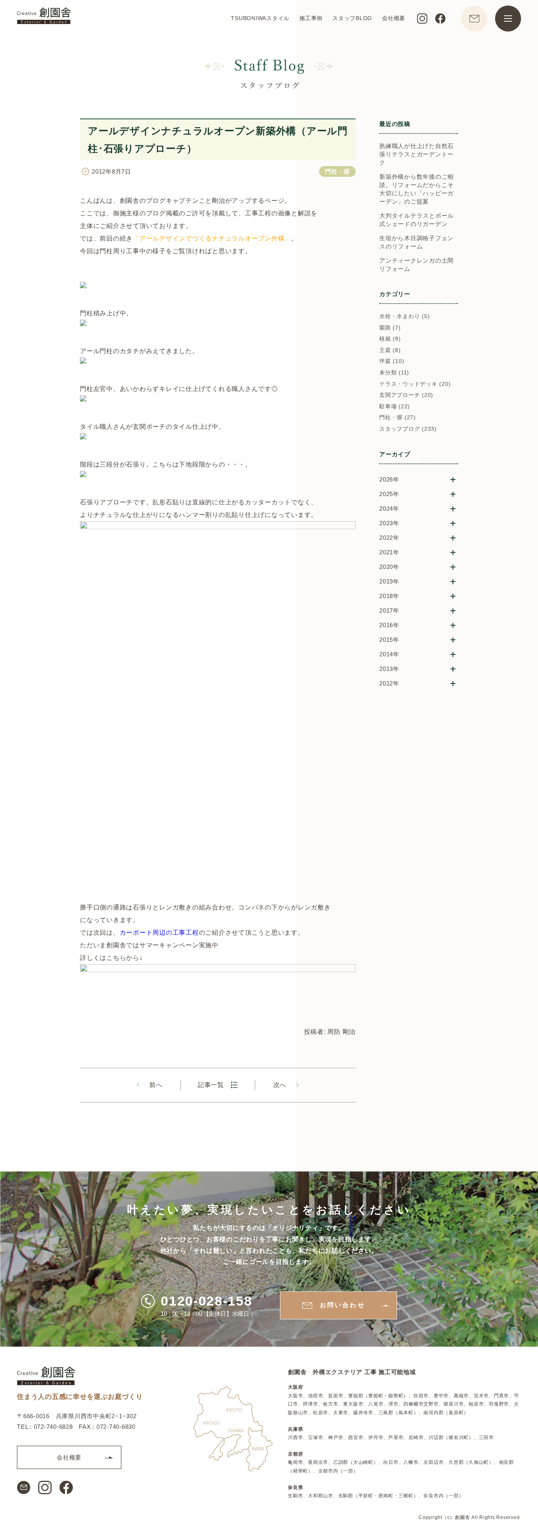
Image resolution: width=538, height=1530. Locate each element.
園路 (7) (390, 327)
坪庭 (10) (391, 361)
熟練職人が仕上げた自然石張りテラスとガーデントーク (416, 154)
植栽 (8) (390, 338)
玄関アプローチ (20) (406, 395)
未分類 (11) (394, 372)
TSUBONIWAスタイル (260, 18)
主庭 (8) (390, 350)
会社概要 (393, 18)
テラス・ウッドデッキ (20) (415, 384)
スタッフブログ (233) (408, 429)
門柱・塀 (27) (397, 417)
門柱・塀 (337, 171)
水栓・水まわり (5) (404, 316)
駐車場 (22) (394, 406)
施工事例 (311, 18)
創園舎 (462, 1517)
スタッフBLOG (352, 18)
